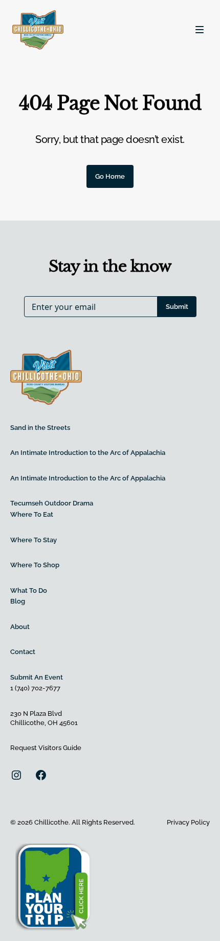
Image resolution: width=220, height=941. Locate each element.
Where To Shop (34, 565)
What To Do (28, 590)
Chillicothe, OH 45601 (44, 723)
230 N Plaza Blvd (36, 713)
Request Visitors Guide (45, 748)
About (20, 627)
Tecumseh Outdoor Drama (51, 503)
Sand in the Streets (40, 427)
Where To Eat (31, 514)
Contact (22, 652)
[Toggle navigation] (199, 29)
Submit (177, 306)
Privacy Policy (188, 822)
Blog (17, 601)
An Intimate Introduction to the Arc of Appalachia (87, 452)
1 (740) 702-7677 (35, 688)
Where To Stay (33, 540)
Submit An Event (36, 677)
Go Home (110, 176)
